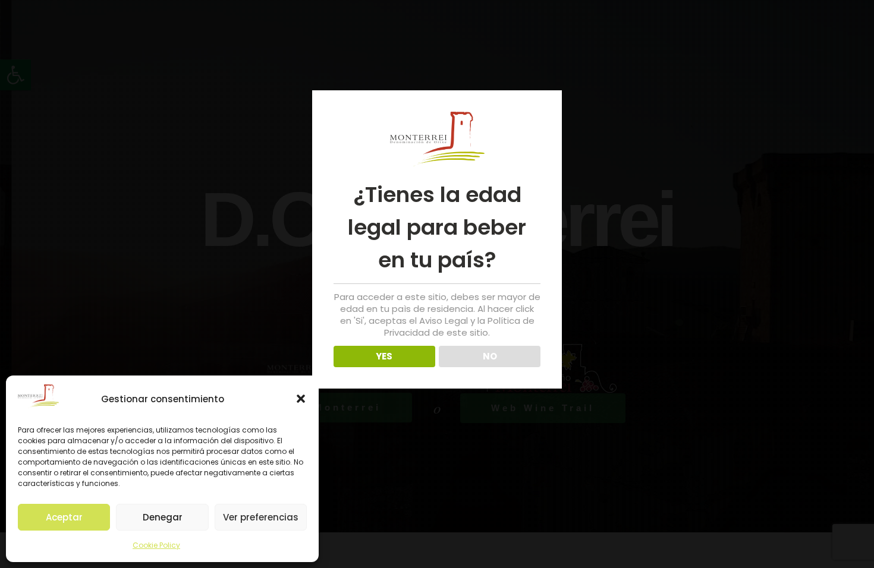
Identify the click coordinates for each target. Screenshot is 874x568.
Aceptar (64, 517)
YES (384, 356)
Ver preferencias (260, 517)
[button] (301, 399)
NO (490, 356)
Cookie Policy (156, 545)
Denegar (163, 517)
